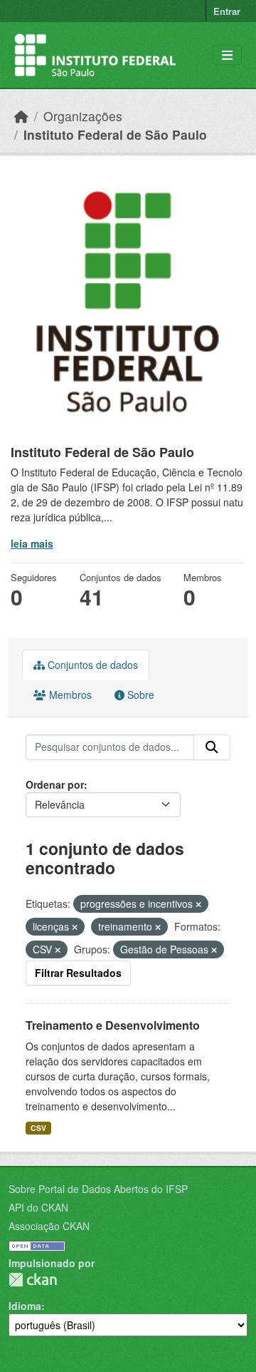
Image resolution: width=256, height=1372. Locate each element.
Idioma (25, 1306)
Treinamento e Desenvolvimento (113, 1025)
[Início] (21, 116)
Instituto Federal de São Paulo (115, 134)
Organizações (82, 116)
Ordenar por (55, 784)
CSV (38, 1127)
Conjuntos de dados (91, 664)
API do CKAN (38, 1207)
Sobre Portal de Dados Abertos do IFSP (98, 1189)
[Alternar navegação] (227, 55)
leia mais (32, 543)
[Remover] (198, 904)
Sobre (139, 694)
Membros (69, 694)
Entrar (226, 11)
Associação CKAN (49, 1226)
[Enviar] (211, 747)
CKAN (33, 1279)
